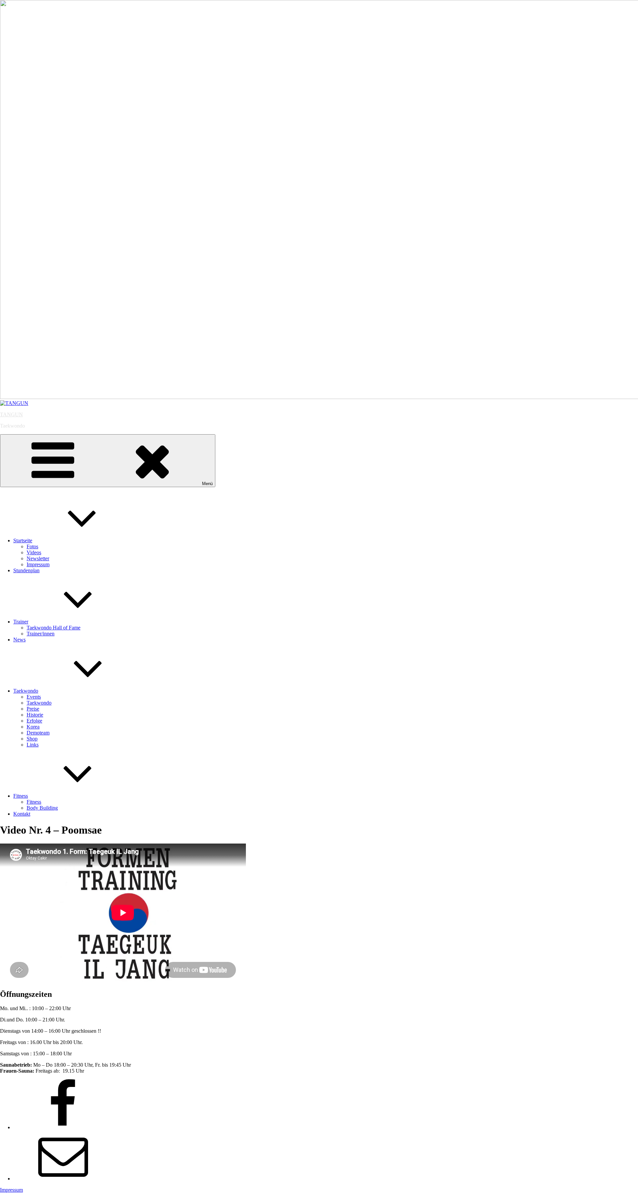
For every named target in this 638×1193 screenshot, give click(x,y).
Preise (33, 709)
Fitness (20, 796)
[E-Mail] (63, 1178)
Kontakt (21, 814)
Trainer (20, 621)
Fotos (32, 546)
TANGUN (11, 414)
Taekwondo (25, 691)
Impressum (38, 564)
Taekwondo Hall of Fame (53, 627)
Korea (33, 726)
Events (34, 697)
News (19, 639)
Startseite (22, 540)
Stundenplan (26, 570)
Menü (207, 483)
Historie (35, 715)
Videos (34, 552)
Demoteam (38, 732)
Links (33, 744)
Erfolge (34, 721)
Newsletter (38, 558)
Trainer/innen (40, 633)
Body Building (42, 808)
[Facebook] (63, 1127)
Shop (32, 738)
